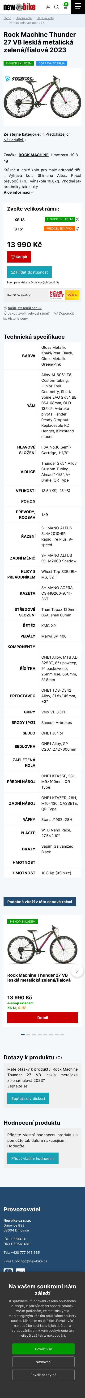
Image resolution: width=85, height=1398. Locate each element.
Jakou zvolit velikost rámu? (29, 313)
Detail (42, 1017)
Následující (14, 139)
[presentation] (8, 971)
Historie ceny (18, 318)
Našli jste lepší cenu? (25, 308)
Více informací (17, 192)
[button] (56, 7)
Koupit (21, 257)
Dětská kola (45, 18)
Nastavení (43, 1362)
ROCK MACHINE (34, 154)
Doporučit (66, 313)
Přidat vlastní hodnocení (33, 1158)
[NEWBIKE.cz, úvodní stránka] (19, 7)
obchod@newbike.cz (31, 1261)
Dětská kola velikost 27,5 (26, 23)
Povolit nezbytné (43, 1375)
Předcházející (56, 134)
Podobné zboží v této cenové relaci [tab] (39, 901)
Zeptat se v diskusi (28, 1098)
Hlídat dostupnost (32, 272)
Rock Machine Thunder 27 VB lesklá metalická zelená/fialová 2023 (39, 980)
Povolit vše (43, 1349)
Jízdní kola (24, 18)
